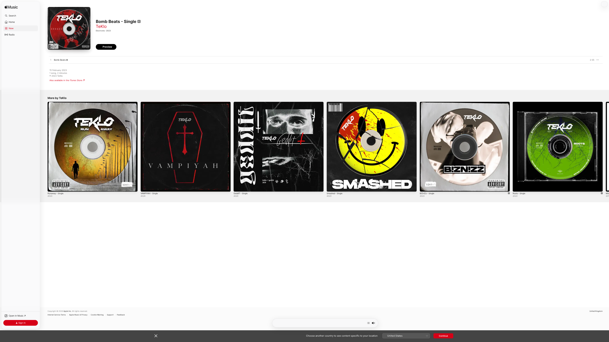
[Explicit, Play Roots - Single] (516, 187)
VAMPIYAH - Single (150, 103)
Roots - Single (520, 103)
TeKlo (101, 26)
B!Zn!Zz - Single (427, 103)
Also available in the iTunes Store (65, 80)
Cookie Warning (97, 315)
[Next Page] (606, 146)
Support (110, 315)
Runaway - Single (56, 103)
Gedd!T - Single (241, 103)
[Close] (155, 335)
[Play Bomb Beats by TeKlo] (51, 60)
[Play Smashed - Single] (330, 187)
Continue (443, 336)
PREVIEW (590, 60)
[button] (20, 15)
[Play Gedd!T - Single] (237, 187)
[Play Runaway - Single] (51, 187)
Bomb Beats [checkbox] (60, 60)
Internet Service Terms (57, 315)
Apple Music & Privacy (78, 315)
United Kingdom (596, 311)
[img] (11, 7)
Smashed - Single (335, 103)
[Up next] (368, 323)
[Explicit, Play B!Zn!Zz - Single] (423, 187)
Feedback (121, 315)
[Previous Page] (44, 146)
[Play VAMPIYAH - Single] (144, 187)
